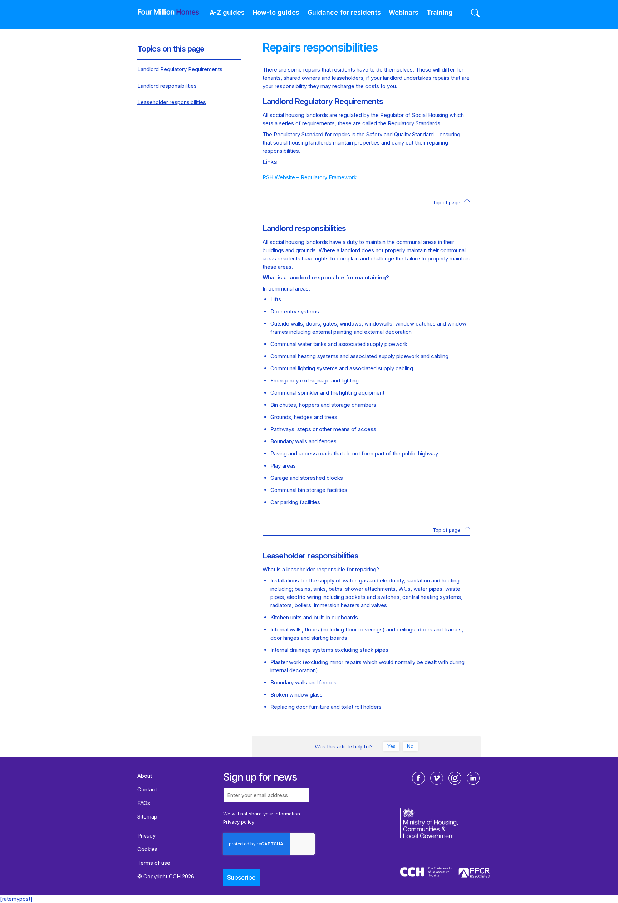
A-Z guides (227, 12)
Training (440, 12)
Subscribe (241, 877)
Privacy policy (238, 822)
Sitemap (147, 816)
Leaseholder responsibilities (171, 102)
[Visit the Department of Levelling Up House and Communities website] (445, 837)
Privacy (146, 835)
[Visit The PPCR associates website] (474, 873)
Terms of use (153, 862)
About (144, 775)
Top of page (446, 202)
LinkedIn (473, 778)
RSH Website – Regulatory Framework (310, 177)
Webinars (403, 12)
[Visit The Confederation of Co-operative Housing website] (426, 873)
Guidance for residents (344, 12)
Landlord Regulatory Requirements (179, 69)
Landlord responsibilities (167, 85)
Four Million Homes (163, 11)
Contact (147, 789)
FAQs (143, 803)
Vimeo (436, 778)
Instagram (454, 778)
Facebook (418, 778)
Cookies (147, 849)
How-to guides (275, 12)
